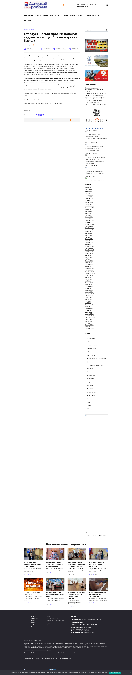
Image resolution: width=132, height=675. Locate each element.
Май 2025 (88, 215)
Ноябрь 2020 (89, 314)
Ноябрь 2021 (89, 292)
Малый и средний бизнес (95, 365)
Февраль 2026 (89, 198)
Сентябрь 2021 (89, 295)
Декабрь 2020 (89, 312)
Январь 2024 (89, 244)
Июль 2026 (88, 189)
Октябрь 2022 (89, 272)
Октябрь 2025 (89, 206)
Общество (90, 382)
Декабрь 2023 (89, 246)
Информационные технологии (96, 358)
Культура (89, 362)
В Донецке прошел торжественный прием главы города (94, 89)
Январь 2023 (89, 266)
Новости (38, 15)
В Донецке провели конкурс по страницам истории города (54, 564)
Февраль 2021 (89, 308)
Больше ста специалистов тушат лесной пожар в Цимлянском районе (94, 148)
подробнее (42, 672)
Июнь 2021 (88, 301)
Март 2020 (88, 326)
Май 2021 (88, 303)
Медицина (90, 368)
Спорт (88, 402)
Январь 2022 (89, 288)
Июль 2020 (88, 321)
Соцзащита (90, 398)
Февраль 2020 (89, 328)
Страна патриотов (61, 15)
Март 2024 (88, 241)
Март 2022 (88, 284)
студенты (27, 110)
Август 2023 (89, 253)
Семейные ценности (77, 15)
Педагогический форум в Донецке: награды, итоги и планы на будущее (76, 595)
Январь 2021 (89, 310)
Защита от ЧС (91, 355)
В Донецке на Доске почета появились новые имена (55, 594)
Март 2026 (88, 197)
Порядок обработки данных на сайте (80, 647)
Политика (90, 388)
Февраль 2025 (89, 220)
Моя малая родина (52, 618)
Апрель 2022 (89, 283)
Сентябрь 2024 (90, 230)
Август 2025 (89, 209)
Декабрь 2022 (89, 268)
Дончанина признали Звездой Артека (50, 103)
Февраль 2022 (89, 286)
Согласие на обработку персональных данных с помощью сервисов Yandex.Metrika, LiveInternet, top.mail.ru (50, 652)
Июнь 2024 (88, 235)
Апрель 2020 (89, 325)
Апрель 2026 (89, 195)
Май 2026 (88, 193)
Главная (33, 616)
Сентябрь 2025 (90, 208)
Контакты (27, 20)
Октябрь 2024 (89, 228)
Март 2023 (88, 262)
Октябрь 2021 (89, 294)
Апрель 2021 (89, 305)
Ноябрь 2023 (89, 248)
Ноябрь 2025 (89, 204)
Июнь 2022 (88, 279)
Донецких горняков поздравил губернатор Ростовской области (76, 564)
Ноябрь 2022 (89, 270)
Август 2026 (89, 187)
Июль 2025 (88, 211)
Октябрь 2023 (89, 250)
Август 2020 (89, 319)
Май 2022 (88, 281)
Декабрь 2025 (89, 202)
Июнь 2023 (88, 257)
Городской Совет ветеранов (55, 620)
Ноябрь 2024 (89, 226)
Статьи (45, 15)
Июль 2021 (88, 299)
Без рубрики (91, 338)
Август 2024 (89, 231)
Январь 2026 (89, 200)
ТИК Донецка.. (91, 409)
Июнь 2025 (88, 213)
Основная (90, 385)
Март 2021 (88, 306)
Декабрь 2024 (89, 224)
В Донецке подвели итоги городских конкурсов (96, 564)
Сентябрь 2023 (90, 251)
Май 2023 (88, 259)
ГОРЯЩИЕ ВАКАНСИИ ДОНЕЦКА (95, 104)
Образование (91, 375)
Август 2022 (89, 275)
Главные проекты (92, 348)
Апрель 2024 (89, 239)
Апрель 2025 (89, 217)
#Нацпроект (28, 15)
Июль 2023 (88, 255)
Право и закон (91, 392)
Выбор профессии (93, 15)
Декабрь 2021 (89, 290)
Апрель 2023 (89, 261)
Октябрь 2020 (89, 316)
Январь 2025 (89, 222)
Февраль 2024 (89, 242)
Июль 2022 (88, 277)
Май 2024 (88, 237)
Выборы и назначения (93, 345)
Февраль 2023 (89, 264)
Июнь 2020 (88, 323)
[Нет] (130, 672)
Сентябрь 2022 (90, 273)
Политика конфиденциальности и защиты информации (37, 650)
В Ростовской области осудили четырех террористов (97, 594)
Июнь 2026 (88, 191)
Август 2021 (88, 297)
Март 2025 (88, 219)
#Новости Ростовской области (94, 128)
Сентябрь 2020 (90, 317)
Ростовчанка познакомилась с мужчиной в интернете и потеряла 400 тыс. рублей (96, 172)
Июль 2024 (88, 233)
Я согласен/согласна (115, 672)
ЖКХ (88, 351)
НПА (51, 15)
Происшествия (91, 395)
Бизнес (89, 341)
